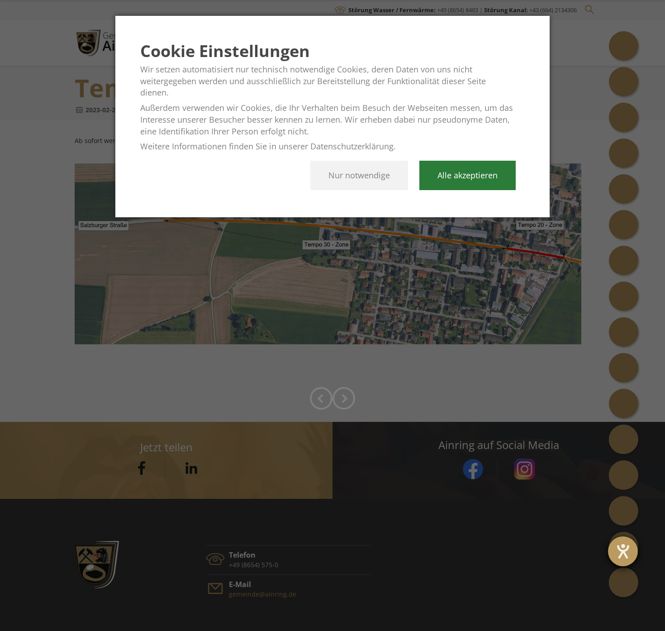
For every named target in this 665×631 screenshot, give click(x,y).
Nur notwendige (359, 175)
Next (343, 398)
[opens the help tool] (623, 551)
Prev (321, 398)
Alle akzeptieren (467, 175)
